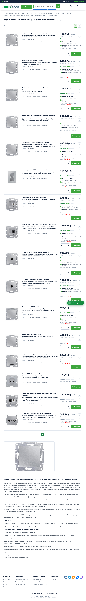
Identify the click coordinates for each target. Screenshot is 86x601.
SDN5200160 (30, 403)
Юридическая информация (51, 597)
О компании (6, 579)
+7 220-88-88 (67, 1)
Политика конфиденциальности (36, 597)
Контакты (5, 584)
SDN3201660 (30, 258)
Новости (53, 579)
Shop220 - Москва (8, 13)
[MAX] (81, 577)
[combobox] (9, 1)
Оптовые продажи (20, 584)
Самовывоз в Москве (38, 579)
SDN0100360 (30, 314)
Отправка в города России (40, 584)
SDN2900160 (30, 380)
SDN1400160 (30, 360)
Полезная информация (21, 581)
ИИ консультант (77, 303)
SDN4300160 (30, 230)
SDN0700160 (30, 148)
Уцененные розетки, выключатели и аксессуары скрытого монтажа (54, 13)
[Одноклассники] (73, 577)
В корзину (77, 53)
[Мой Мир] (77, 577)
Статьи (53, 581)
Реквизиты (6, 581)
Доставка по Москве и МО (39, 581)
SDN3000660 (30, 176)
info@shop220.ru (52, 593)
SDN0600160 (30, 94)
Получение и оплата (39, 576)
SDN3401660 (30, 419)
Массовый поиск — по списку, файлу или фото (44, 9)
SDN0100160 (30, 340)
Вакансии (5, 586)
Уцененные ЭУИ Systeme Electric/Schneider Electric (16, 15)
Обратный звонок (79, 1)
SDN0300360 (30, 123)
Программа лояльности (21, 579)
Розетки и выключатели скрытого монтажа (25, 13)
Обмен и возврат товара (21, 586)
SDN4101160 (30, 203)
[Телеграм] (69, 577)
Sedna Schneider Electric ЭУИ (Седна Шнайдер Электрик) (44, 15)
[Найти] (58, 6)
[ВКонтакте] (65, 577)
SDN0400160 (30, 66)
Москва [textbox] (6, 1)
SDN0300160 (30, 39)
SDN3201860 (30, 285)
